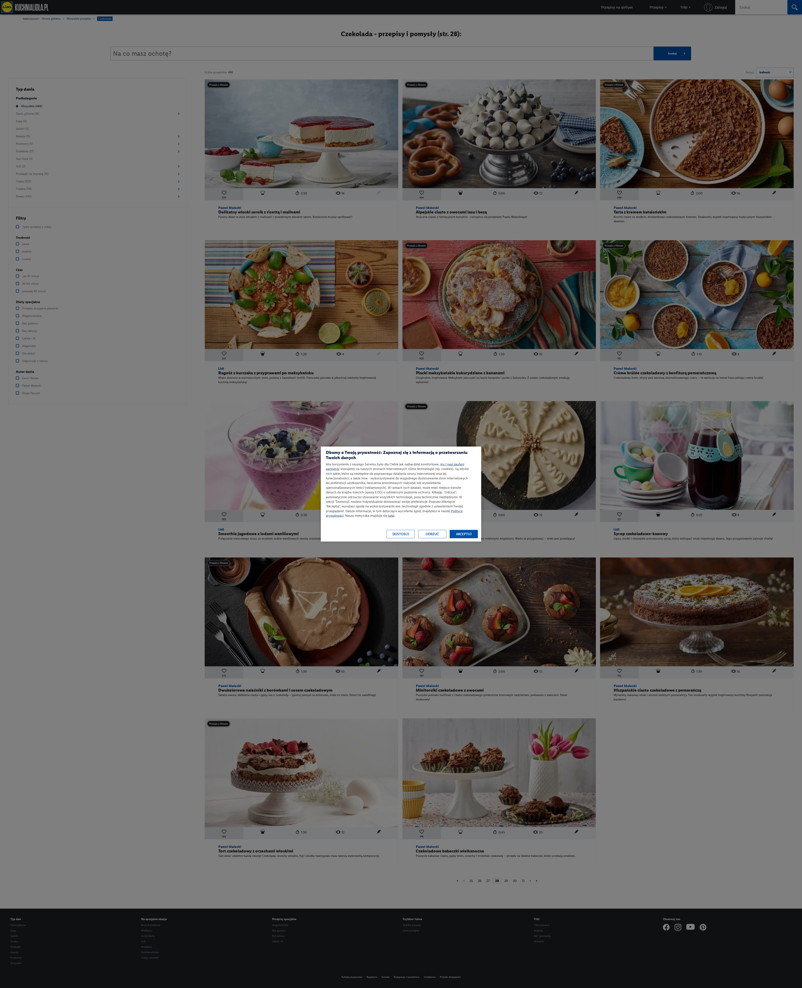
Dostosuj (400, 534)
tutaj (391, 516)
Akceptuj (464, 534)
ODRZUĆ (432, 534)
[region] (401, 494)
